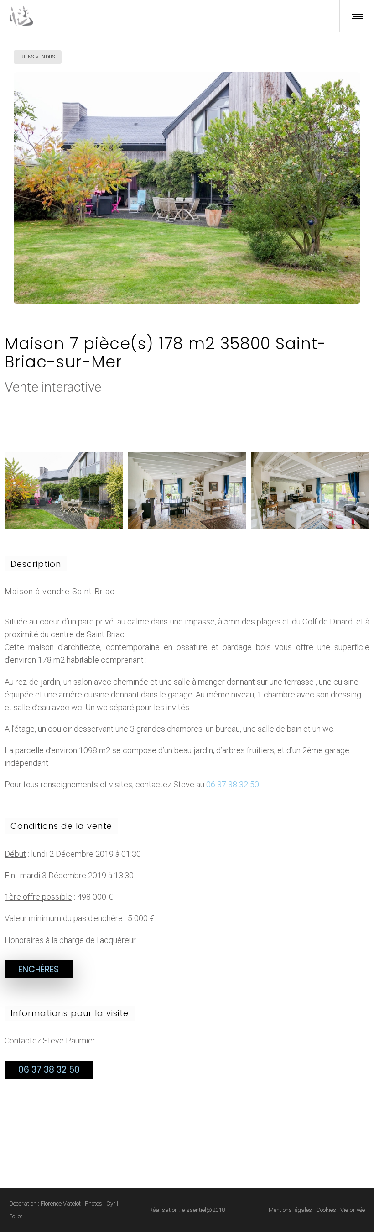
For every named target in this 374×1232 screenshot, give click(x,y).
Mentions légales (290, 1209)
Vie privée (352, 1209)
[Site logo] (21, 16)
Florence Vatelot (61, 1203)
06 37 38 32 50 (232, 784)
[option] (63, 490)
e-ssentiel (194, 1209)
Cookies (325, 1209)
